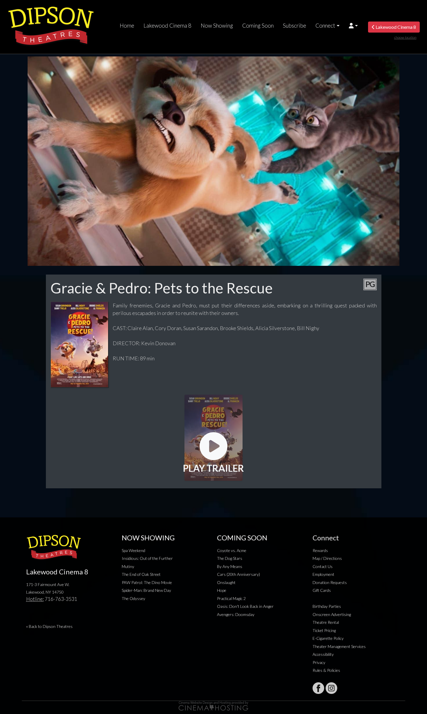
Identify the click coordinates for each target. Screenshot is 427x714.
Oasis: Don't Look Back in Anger (245, 606)
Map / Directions (327, 558)
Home (127, 25)
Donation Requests (330, 582)
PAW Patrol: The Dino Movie (147, 582)
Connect (325, 25)
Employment (323, 574)
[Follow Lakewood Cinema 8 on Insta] (331, 688)
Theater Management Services (339, 646)
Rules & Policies (326, 670)
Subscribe (294, 25)
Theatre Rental (326, 622)
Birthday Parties (327, 606)
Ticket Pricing (324, 630)
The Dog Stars (229, 558)
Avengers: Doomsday (235, 614)
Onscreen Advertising (332, 614)
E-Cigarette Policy (328, 638)
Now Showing (217, 25)
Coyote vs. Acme (231, 550)
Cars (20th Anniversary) (238, 574)
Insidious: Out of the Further (147, 558)
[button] (353, 25)
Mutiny (128, 566)
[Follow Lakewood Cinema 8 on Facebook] (318, 688)
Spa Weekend (133, 550)
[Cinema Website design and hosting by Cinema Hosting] (213, 705)
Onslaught (226, 582)
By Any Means (229, 566)
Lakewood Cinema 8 (167, 25)
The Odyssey (133, 598)
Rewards (320, 550)
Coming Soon (258, 25)
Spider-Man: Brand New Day (146, 590)
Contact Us (323, 566)
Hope (221, 590)
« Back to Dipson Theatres (49, 626)
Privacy (319, 662)
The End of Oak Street (141, 574)
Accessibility (323, 654)
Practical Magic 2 (231, 598)
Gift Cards (322, 590)
